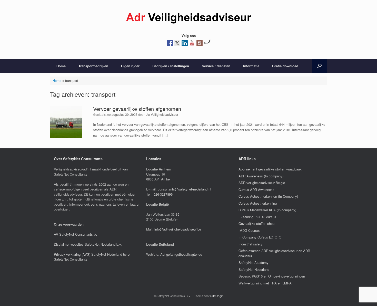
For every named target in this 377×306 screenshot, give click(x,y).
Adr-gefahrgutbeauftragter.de (181, 254)
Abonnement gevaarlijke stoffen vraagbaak (270, 169)
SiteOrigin (216, 296)
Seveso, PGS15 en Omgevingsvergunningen (272, 276)
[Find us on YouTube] (192, 43)
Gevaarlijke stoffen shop (256, 223)
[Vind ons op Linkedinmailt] (185, 43)
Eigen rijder (130, 65)
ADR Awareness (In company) (261, 176)
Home (61, 65)
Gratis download (285, 65)
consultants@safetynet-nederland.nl (184, 189)
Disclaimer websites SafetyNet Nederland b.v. (88, 244)
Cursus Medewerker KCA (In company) (267, 209)
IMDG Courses (250, 230)
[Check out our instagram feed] (199, 43)
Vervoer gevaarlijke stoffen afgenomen (137, 108)
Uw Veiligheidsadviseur (161, 114)
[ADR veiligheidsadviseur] (188, 18)
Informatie (251, 65)
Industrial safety (250, 244)
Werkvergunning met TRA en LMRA (265, 283)
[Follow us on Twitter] (177, 43)
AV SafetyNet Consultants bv (75, 234)
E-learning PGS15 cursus (257, 216)
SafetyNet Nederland (254, 269)
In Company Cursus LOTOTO (260, 237)
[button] (319, 66)
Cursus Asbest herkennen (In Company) (268, 196)
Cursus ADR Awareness (256, 189)
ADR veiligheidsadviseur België (262, 182)
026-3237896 (163, 194)
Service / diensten (216, 65)
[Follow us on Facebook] (170, 43)
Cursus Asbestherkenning (258, 203)
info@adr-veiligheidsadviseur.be (177, 229)
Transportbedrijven (93, 65)
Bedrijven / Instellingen (170, 65)
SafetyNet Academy (254, 262)
